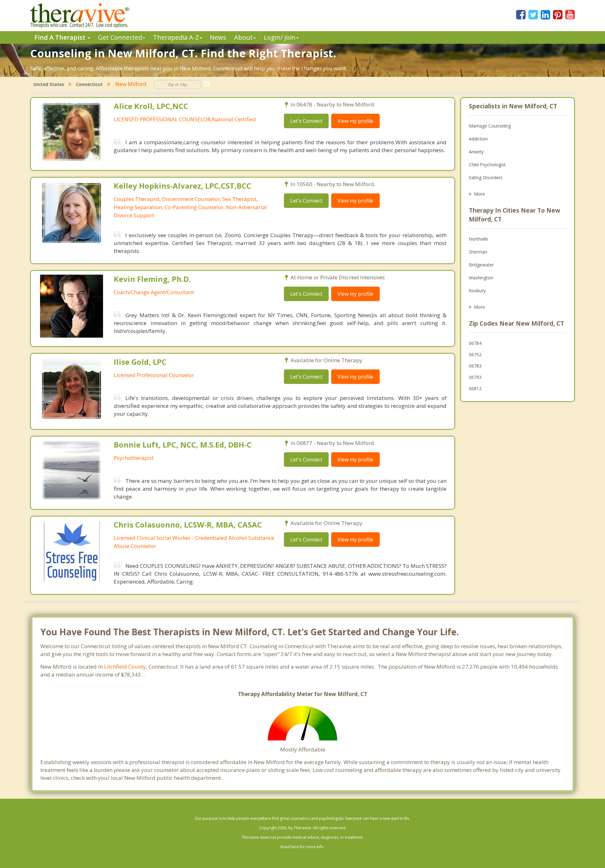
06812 (475, 388)
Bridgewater (481, 265)
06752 (475, 354)
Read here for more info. (302, 846)
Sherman (478, 252)
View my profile (355, 120)
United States (48, 84)
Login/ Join (280, 37)
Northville (478, 239)
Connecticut (89, 84)
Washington (481, 278)
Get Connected (120, 37)
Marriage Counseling (490, 126)
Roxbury (477, 291)
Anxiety (476, 152)
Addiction (478, 139)
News (218, 37)
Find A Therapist (60, 37)
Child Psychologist (487, 165)
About (243, 37)
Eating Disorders (486, 177)
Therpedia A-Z (176, 37)
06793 (475, 377)
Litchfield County (125, 666)
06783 (475, 366)
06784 (475, 343)
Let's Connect (306, 120)
